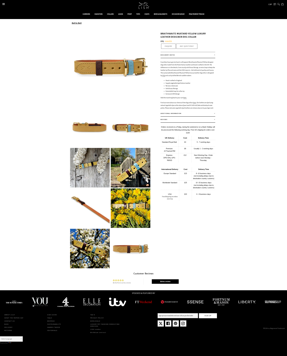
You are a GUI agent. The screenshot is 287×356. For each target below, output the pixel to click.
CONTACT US (9, 321)
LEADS (120, 14)
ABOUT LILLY (9, 314)
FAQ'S (49, 318)
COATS (147, 14)
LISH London (95, 329)
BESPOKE (51, 321)
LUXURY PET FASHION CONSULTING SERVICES (105, 325)
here (194, 102)
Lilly (163, 75)
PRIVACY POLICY (97, 318)
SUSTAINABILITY (54, 324)
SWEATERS (99, 14)
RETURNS (8, 330)
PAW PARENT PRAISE (196, 14)
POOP (129, 14)
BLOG (6, 324)
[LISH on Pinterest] (175, 324)
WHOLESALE (95, 321)
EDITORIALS (52, 330)
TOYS (138, 14)
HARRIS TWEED (53, 327)
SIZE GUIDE (52, 314)
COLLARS (110, 14)
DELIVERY (8, 327)
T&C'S (92, 314)
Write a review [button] (165, 281)
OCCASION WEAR (178, 14)
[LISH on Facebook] (168, 324)
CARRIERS (86, 14)
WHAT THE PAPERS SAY (13, 318)
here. (185, 98)
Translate (15, 343)
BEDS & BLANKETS (160, 14)
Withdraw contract (98, 332)
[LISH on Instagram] (183, 324)
